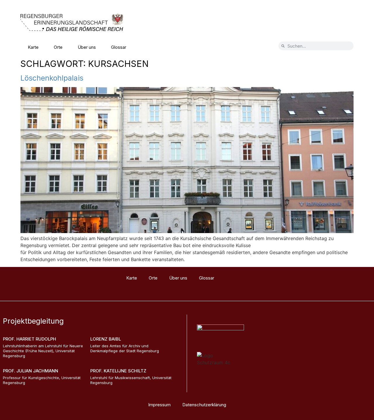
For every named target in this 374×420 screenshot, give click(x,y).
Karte (33, 47)
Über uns (87, 47)
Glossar (118, 47)
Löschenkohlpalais (51, 78)
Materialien (152, 47)
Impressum (159, 404)
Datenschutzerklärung (204, 404)
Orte (58, 47)
